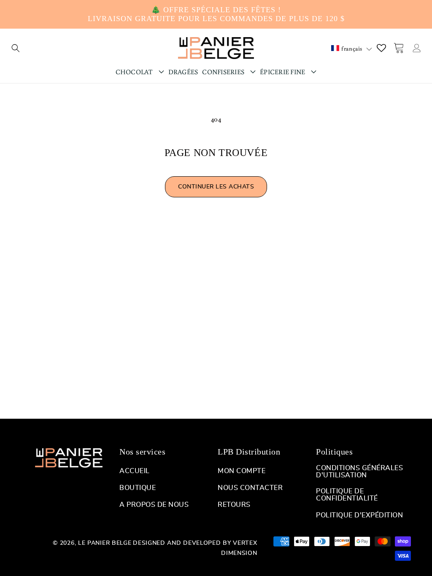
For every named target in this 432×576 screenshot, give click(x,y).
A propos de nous (154, 504)
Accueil (134, 471)
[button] (15, 48)
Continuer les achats (216, 187)
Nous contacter (250, 487)
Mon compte (241, 471)
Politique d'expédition (359, 515)
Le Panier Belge (105, 543)
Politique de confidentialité (347, 495)
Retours (234, 504)
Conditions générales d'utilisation (359, 472)
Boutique (137, 487)
